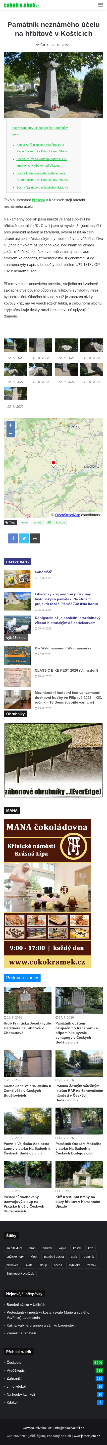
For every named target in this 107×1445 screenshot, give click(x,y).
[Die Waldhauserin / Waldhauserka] (17, 655)
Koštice (60, 522)
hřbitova (38, 200)
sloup (43, 1265)
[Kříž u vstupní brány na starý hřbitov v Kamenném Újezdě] (79, 1174)
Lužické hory (15, 1256)
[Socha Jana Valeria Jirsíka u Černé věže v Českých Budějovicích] (28, 1063)
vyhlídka (74, 1265)
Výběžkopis (16, 1370)
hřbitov (24, 522)
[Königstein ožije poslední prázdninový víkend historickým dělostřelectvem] (17, 625)
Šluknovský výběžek (20, 1273)
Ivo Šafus (42, 45)
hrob (32, 1248)
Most (34, 1256)
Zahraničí (14, 1378)
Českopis (14, 1362)
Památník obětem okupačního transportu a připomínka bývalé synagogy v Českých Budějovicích (76, 1032)
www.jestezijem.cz (87, 1436)
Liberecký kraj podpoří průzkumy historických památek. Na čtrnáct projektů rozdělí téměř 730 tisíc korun (66, 599)
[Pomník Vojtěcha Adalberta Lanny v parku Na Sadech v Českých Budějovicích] (28, 1121)
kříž (49, 522)
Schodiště (43, 572)
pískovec (12, 1265)
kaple (62, 1248)
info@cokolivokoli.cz (69, 1428)
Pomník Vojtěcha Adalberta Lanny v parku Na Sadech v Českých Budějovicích (27, 1148)
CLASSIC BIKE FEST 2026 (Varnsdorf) (66, 670)
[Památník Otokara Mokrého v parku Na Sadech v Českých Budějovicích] (79, 1121)
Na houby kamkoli (21, 1394)
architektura (14, 1248)
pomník (37, 522)
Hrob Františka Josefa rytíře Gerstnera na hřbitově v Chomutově (27, 1028)
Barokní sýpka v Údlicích (26, 1305)
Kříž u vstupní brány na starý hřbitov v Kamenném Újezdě (77, 1201)
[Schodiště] (17, 579)
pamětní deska (54, 1256)
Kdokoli (12, 1402)
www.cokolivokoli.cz (37, 1428)
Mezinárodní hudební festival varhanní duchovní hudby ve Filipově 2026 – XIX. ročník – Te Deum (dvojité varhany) (68, 697)
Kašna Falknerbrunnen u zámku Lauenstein (41, 1325)
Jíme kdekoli (16, 1386)
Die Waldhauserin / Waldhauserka (63, 648)
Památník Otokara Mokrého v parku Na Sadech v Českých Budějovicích (78, 1148)
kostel (77, 1248)
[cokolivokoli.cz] (21, 4)
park (74, 1256)
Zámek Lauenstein (21, 1333)
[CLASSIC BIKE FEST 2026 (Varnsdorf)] (17, 677)
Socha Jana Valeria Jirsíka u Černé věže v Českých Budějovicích (27, 1090)
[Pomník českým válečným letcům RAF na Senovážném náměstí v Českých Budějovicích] (79, 1063)
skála (29, 1265)
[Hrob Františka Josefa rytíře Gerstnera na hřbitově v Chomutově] (28, 1000)
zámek (91, 1265)
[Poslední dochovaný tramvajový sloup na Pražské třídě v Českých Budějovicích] (28, 1174)
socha (58, 1265)
